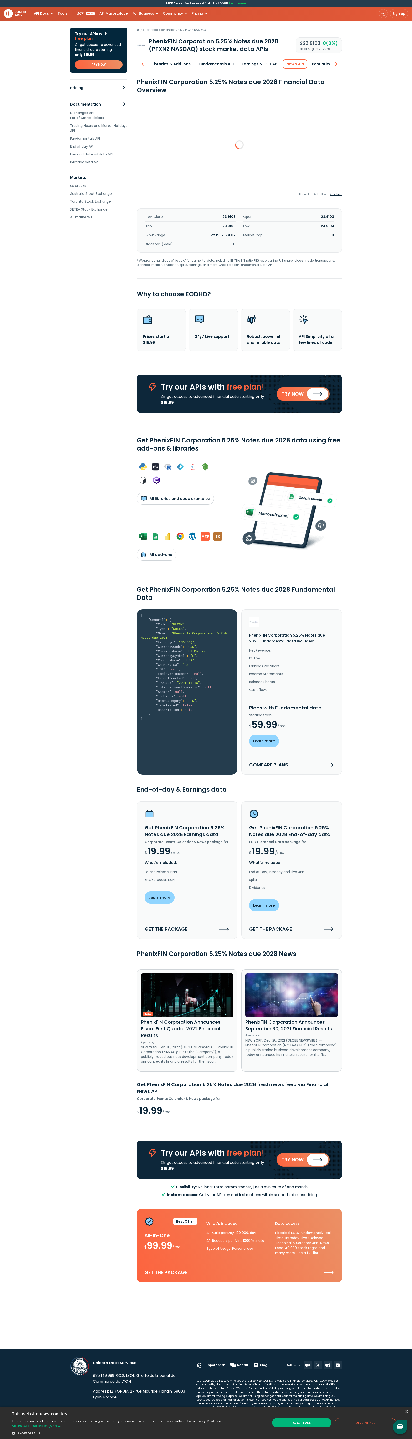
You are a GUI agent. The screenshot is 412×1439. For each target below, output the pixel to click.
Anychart (336, 194)
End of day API (81, 146)
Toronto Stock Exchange (90, 201)
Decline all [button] (365, 1423)
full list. (313, 1252)
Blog (264, 1365)
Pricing (76, 88)
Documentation (85, 104)
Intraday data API (84, 162)
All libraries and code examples (179, 498)
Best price (321, 64)
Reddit (242, 1365)
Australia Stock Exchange (91, 193)
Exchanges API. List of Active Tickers (87, 115)
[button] (117, 1426)
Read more (214, 1421)
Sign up (399, 13)
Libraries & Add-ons (171, 64)
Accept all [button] (302, 1423)
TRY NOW (99, 64)
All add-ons (160, 554)
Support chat (214, 1365)
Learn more (237, 3)
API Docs (41, 13)
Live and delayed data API (91, 154)
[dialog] (206, 1423)
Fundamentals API (85, 138)
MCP (84, 13)
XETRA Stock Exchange (89, 209)
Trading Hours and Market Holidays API (98, 128)
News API (295, 64)
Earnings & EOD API (260, 64)
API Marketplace (113, 13)
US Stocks (78, 185)
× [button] (406, 1411)
